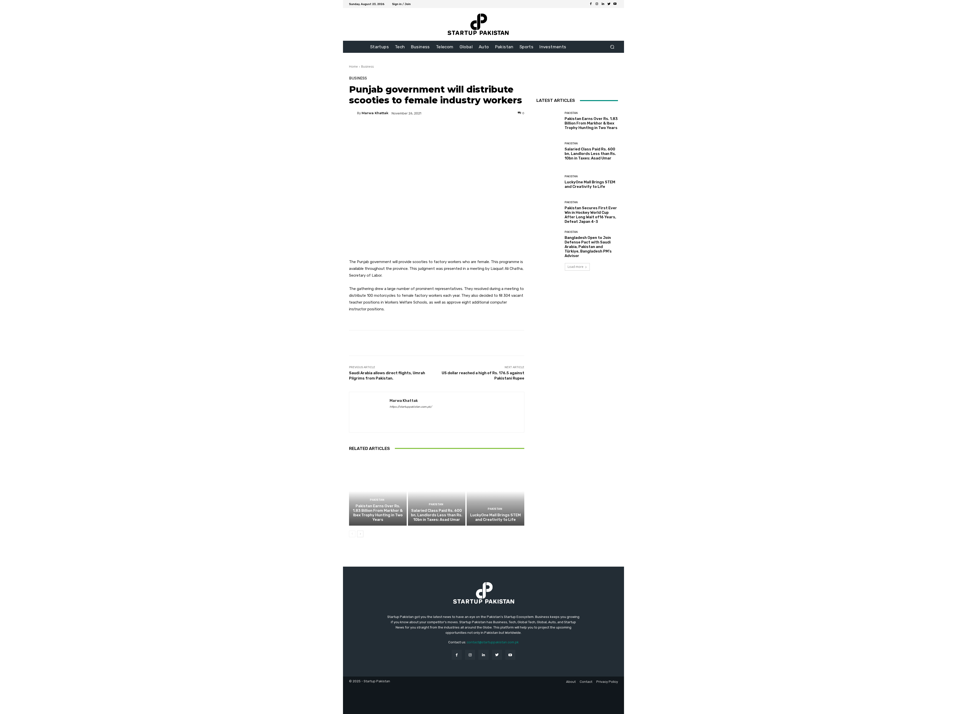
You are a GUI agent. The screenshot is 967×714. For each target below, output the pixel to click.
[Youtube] (615, 4)
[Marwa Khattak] (353, 113)
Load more (575, 267)
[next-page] (360, 534)
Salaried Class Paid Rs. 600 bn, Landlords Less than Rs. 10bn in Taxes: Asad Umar (436, 515)
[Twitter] (609, 4)
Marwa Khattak (375, 113)
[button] (612, 47)
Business (367, 66)
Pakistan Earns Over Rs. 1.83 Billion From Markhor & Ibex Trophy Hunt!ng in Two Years (378, 513)
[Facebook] (591, 4)
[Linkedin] (603, 4)
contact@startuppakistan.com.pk (493, 642)
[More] (485, 130)
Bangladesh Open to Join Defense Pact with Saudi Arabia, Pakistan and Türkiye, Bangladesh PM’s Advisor (588, 246)
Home (353, 66)
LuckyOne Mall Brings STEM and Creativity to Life (495, 517)
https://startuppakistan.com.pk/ (411, 406)
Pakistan (377, 499)
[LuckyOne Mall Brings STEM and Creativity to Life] (495, 491)
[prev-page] (352, 534)
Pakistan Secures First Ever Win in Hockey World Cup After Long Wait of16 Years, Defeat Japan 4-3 (591, 215)
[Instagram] (597, 4)
